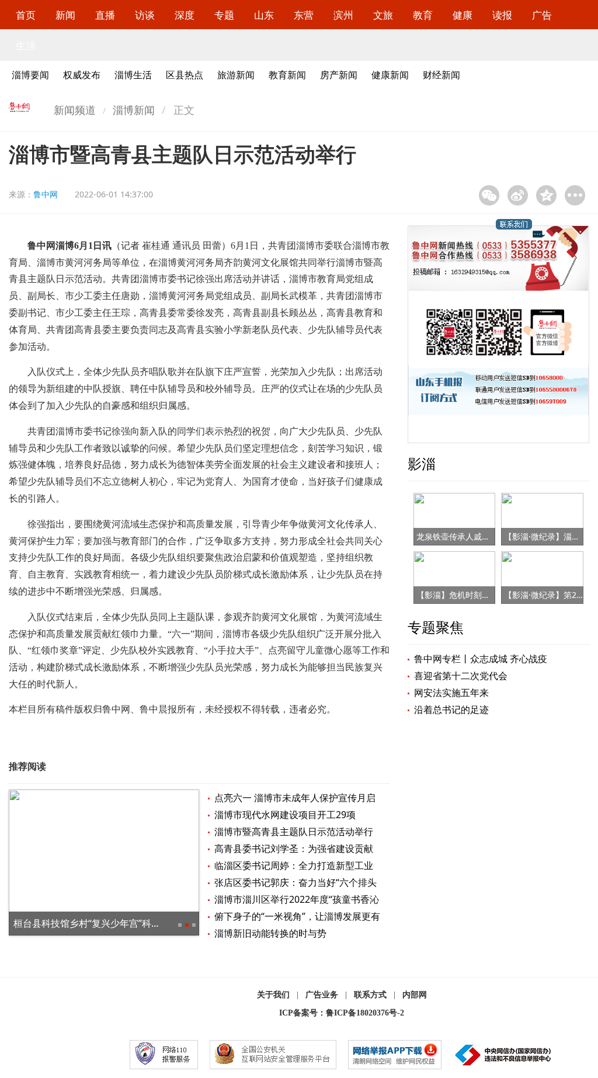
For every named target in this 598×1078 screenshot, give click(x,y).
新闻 (65, 15)
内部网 (414, 994)
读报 (502, 15)
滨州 (343, 15)
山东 (264, 15)
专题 (224, 15)
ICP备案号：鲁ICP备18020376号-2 (341, 1013)
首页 (26, 15)
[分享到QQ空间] (546, 195)
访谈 (145, 15)
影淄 (422, 463)
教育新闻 (287, 74)
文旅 (383, 15)
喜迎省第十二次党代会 (460, 675)
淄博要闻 (30, 74)
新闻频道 (75, 110)
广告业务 (321, 994)
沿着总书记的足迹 (451, 709)
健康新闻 (390, 74)
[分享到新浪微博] (517, 195)
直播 (105, 15)
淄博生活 (133, 74)
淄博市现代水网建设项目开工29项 (285, 814)
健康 (462, 15)
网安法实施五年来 (451, 692)
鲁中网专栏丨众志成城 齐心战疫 (480, 658)
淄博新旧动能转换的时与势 (270, 933)
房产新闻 (338, 74)
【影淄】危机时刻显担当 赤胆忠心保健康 (491, 594)
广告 (542, 15)
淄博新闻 (134, 110)
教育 (423, 15)
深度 (184, 15)
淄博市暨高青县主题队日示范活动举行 (293, 831)
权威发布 (81, 74)
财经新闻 (441, 74)
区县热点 (184, 74)
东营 (304, 15)
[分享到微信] (489, 195)
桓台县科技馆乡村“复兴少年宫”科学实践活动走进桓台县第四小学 (147, 923)
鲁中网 (45, 194)
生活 (26, 45)
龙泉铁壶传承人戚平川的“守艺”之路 (480, 536)
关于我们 (273, 994)
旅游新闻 (236, 74)
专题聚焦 (436, 627)
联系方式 (370, 994)
